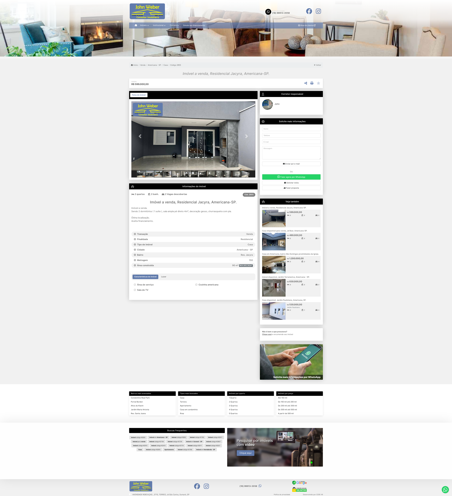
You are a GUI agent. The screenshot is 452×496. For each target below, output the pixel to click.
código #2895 (153, 449)
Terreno (183, 402)
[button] (140, 136)
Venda (142, 65)
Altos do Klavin (137, 406)
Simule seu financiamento (194, 25)
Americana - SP (154, 65)
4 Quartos (233, 409)
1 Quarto (232, 398)
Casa (165, 65)
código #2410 (158, 445)
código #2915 (140, 445)
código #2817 (215, 437)
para (139, 441)
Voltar (318, 65)
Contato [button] (173, 25)
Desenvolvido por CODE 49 (313, 494)
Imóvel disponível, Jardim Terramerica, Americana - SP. (286, 277)
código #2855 (138, 437)
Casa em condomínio (189, 409)
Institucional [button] (158, 25)
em (158, 437)
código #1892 (179, 437)
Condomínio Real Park (140, 398)
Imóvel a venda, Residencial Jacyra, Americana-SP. (284, 208)
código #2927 (213, 445)
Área (182, 413)
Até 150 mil (282, 398)
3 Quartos (233, 406)
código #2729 (175, 441)
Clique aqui (267, 334)
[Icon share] (309, 11)
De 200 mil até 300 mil (287, 406)
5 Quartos (233, 413)
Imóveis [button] (143, 25)
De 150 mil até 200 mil (287, 402)
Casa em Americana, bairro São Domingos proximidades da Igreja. (290, 254)
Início (135, 65)
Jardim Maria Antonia (140, 409)
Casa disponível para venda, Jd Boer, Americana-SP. (284, 231)
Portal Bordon (137, 402)
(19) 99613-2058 (281, 13)
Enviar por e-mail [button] (292, 164)
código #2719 (177, 445)
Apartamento (185, 406)
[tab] (138, 95)
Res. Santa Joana (138, 413)
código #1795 (197, 437)
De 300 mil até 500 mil (287, 409)
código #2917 (195, 445)
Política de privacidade (282, 494)
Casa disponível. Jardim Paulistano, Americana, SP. (284, 300)
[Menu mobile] (136, 25)
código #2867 (213, 441)
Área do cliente (307, 25)
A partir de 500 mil (286, 413)
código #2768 (185, 449)
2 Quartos (233, 402)
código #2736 (156, 441)
